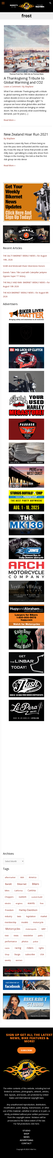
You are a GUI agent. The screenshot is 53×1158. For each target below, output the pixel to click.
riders (30, 947)
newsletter (28, 935)
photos (25, 941)
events (31, 903)
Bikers (35, 884)
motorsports (31, 929)
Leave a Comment (12, 86)
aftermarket (10, 877)
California (18, 890)
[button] (50, 3)
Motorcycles (12, 928)
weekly (8, 960)
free (42, 903)
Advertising (26, 1140)
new (7, 935)
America (32, 877)
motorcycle (38, 922)
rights (41, 948)
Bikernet (21, 884)
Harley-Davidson (28, 910)
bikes (7, 890)
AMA (22, 877)
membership (10, 922)
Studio (26, 1130)
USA (42, 954)
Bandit (8, 884)
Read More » (9, 120)
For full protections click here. (27, 1123)
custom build (36, 897)
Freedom (9, 910)
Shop (7, 954)
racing (18, 947)
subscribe (30, 954)
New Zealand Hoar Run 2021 (26, 134)
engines (19, 903)
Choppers (9, 897)
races (7, 948)
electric (8, 903)
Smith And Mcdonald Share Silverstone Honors (24, 266)
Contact (26, 1143)
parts (40, 935)
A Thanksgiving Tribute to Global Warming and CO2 (24, 80)
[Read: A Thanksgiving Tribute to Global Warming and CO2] (26, 50)
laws (19, 916)
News (26, 1136)
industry (8, 916)
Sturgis (17, 954)
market (44, 916)
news (16, 935)
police (35, 941)
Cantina (32, 890)
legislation (31, 916)
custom (22, 896)
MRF (43, 929)
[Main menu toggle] (3, 3)
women (19, 960)
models (24, 922)
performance (11, 941)
